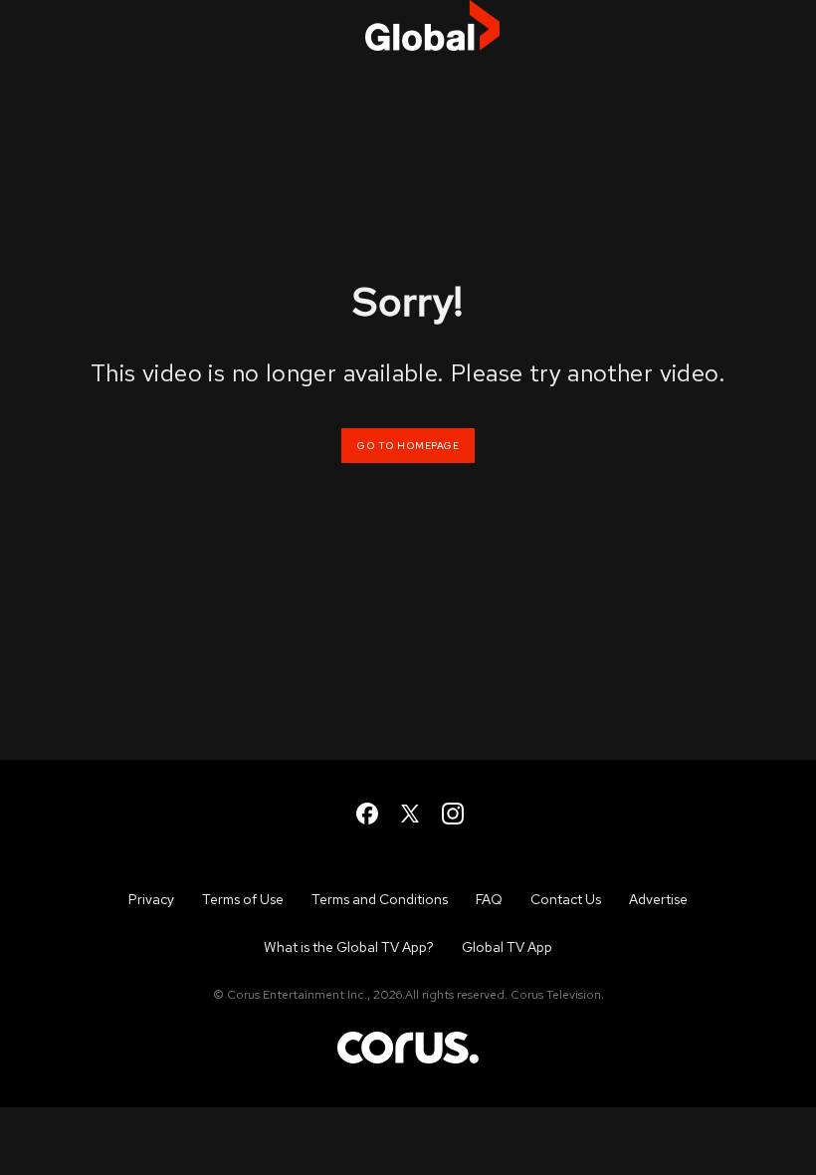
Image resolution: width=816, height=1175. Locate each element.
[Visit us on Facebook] (365, 812)
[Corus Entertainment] (408, 1062)
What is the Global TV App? (349, 947)
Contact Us (565, 899)
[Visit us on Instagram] (451, 812)
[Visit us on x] (408, 812)
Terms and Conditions (379, 899)
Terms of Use (243, 899)
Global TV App (507, 947)
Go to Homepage (408, 445)
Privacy (151, 899)
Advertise (658, 899)
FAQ (489, 899)
